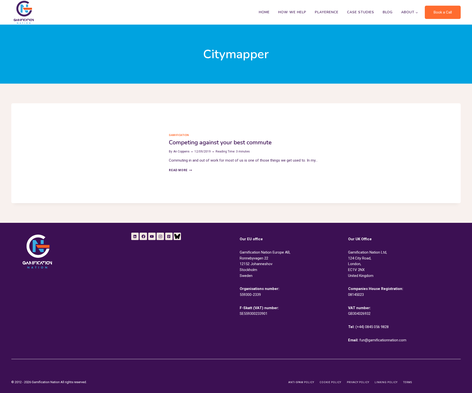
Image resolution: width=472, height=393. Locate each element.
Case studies (360, 12)
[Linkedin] (135, 236)
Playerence (327, 12)
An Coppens (181, 151)
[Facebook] (143, 236)
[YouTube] (152, 236)
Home (264, 12)
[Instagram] (160, 236)
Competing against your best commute (220, 142)
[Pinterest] (169, 236)
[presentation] (86, 153)
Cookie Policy (330, 382)
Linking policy (386, 382)
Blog (388, 12)
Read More (180, 170)
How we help (292, 12)
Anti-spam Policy (301, 382)
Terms (407, 382)
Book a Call (443, 12)
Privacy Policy (358, 382)
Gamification (179, 135)
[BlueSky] (177, 236)
